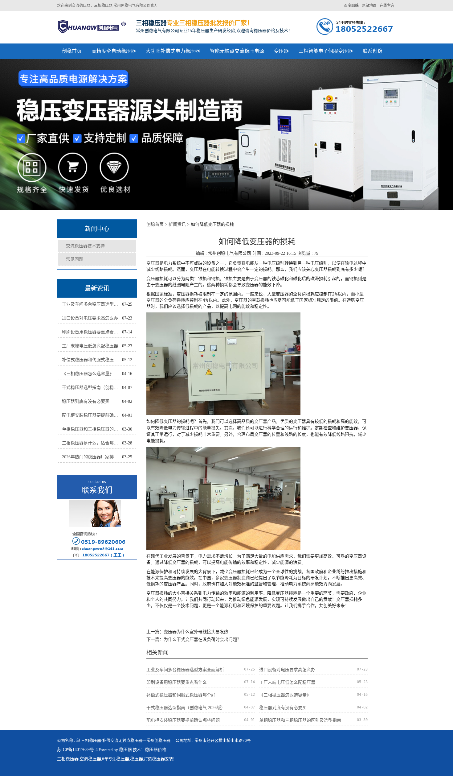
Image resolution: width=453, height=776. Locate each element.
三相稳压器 (68, 759)
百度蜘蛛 (351, 5)
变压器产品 (265, 421)
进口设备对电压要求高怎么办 (90, 318)
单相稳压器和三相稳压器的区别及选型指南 (92, 429)
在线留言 (387, 5)
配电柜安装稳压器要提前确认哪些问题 (92, 415)
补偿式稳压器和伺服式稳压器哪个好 (92, 359)
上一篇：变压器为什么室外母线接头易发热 (187, 631)
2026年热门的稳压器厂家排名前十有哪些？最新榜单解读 (92, 457)
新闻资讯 (177, 224)
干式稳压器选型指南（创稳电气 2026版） (92, 387)
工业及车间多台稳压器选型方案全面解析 (92, 304)
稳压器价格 (155, 749)
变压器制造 (235, 577)
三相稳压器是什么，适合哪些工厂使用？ (92, 443)
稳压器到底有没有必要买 (85, 401)
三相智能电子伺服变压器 (326, 51)
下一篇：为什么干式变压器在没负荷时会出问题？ (193, 639)
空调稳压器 (90, 759)
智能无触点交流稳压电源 (237, 51)
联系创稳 (372, 51)
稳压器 (125, 749)
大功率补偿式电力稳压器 (173, 51)
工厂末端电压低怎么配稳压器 (90, 346)
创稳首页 (72, 51)
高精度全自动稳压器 (114, 51)
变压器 (281, 51)
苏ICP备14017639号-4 (77, 749)
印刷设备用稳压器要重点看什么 (92, 332)
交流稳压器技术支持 (85, 246)
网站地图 (369, 5)
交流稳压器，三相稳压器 (92, 5)
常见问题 (74, 259)
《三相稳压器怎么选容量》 (88, 373)
